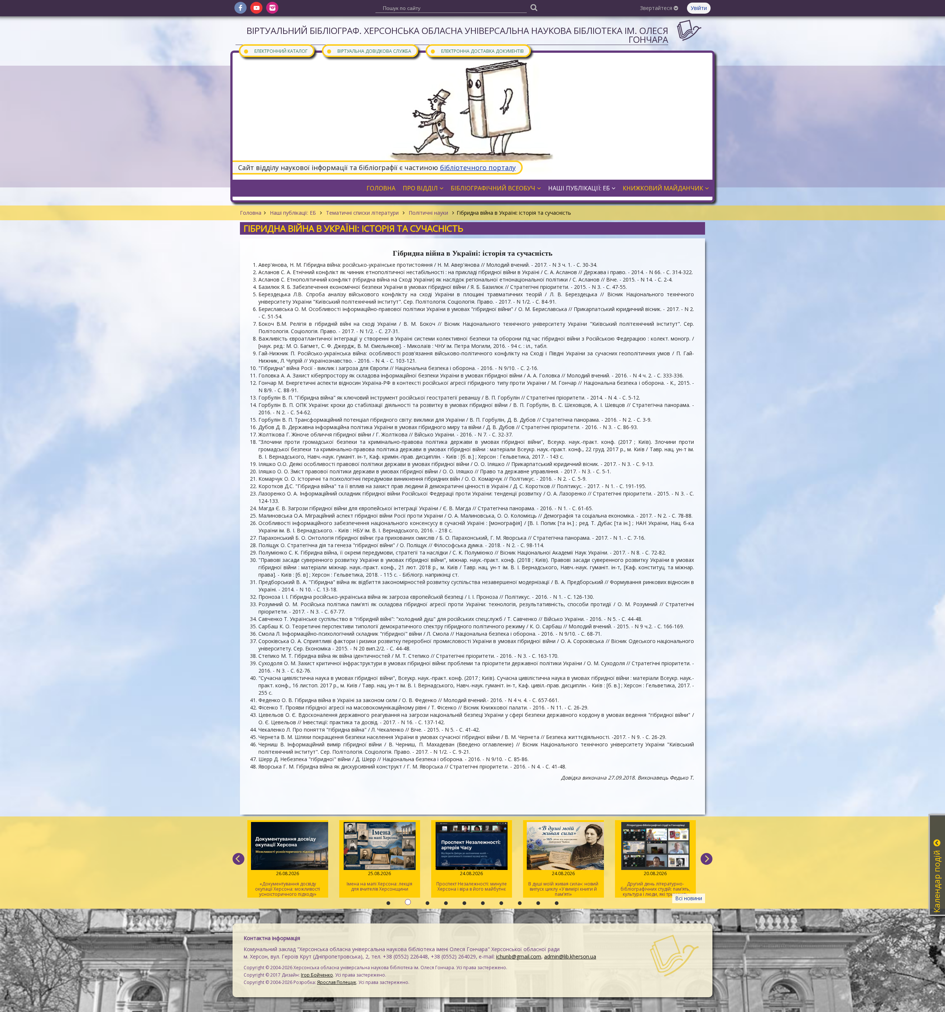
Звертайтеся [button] (657, 7)
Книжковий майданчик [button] (663, 188)
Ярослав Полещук (336, 982)
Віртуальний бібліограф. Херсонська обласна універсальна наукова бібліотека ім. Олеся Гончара (457, 34)
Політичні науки (428, 212)
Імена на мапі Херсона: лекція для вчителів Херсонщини (285, 881)
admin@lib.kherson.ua (570, 956)
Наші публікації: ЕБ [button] (579, 188)
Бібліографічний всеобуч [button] (493, 188)
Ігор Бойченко (317, 975)
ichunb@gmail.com (518, 956)
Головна (250, 212)
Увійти (699, 7)
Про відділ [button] (420, 188)
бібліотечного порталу (478, 167)
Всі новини (688, 898)
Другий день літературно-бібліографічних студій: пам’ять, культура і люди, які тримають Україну (561, 884)
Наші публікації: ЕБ (292, 212)
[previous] (238, 859)
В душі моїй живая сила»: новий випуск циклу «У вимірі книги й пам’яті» (469, 883)
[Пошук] (533, 7)
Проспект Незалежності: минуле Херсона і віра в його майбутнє (377, 881)
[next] (706, 859)
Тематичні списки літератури (362, 212)
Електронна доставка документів (477, 50)
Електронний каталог (275, 50)
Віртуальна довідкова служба (368, 50)
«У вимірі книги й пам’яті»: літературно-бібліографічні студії (653, 881)
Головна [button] (381, 188)
